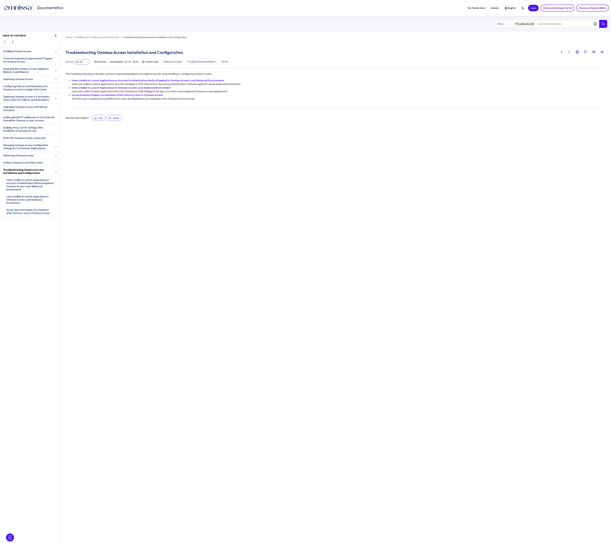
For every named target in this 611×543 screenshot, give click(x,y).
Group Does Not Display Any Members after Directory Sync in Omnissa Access (28, 211)
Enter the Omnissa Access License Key (24, 137)
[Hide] (55, 35)
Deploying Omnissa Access (18, 79)
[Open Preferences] (10, 537)
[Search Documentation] (603, 24)
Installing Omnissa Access (17, 51)
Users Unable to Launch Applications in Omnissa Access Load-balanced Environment (27, 199)
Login (533, 8)
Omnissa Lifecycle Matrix (592, 8)
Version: (69, 61)
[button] (523, 8)
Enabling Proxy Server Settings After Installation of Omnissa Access (23, 129)
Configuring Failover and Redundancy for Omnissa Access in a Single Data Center (25, 88)
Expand (5, 42)
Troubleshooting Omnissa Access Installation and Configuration (23, 171)
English (512, 8)
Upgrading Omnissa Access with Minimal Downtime (25, 108)
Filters (500, 23)
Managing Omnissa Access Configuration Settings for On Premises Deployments (25, 146)
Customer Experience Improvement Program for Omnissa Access (28, 60)
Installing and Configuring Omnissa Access (97, 37)
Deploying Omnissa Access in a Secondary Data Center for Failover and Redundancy (26, 98)
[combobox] (552, 24)
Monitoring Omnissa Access (18, 155)
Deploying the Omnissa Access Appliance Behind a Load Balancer (26, 70)
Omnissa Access (172, 61)
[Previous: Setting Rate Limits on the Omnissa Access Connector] (561, 52)
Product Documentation (201, 61)
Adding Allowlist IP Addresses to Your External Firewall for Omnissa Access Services (28, 119)
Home (69, 37)
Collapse (12, 42)
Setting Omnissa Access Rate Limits (22, 162)
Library (495, 8)
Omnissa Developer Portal (557, 8)
